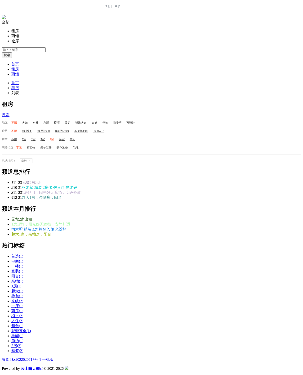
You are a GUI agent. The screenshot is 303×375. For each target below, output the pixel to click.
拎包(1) (17, 296)
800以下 (27, 131)
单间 (72, 139)
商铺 (15, 74)
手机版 (47, 359)
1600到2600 (62, 131)
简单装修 (46, 147)
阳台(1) (17, 276)
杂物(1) (17, 281)
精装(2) (17, 351)
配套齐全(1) (21, 331)
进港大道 (81, 122)
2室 (33, 139)
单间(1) (17, 336)
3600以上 (98, 131)
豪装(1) (17, 271)
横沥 (57, 122)
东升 (35, 122)
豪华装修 (62, 147)
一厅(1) (17, 306)
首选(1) (17, 256)
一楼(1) (17, 266)
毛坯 (76, 147)
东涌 (46, 122)
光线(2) (17, 301)
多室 (62, 139)
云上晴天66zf (32, 368)
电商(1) (17, 261)
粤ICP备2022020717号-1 (21, 359)
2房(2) (16, 346)
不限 (14, 122)
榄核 (105, 122)
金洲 (94, 122)
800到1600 (43, 131)
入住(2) (17, 321)
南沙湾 (117, 122)
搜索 (7, 55)
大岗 (25, 122)
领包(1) (17, 326)
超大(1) (17, 291)
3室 (42, 139)
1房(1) (16, 286)
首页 (15, 64)
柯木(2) (17, 316)
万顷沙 (130, 122)
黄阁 (67, 122)
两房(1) (17, 311)
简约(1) (17, 341)
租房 (15, 69)
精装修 (31, 147)
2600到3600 (81, 131)
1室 (24, 139)
